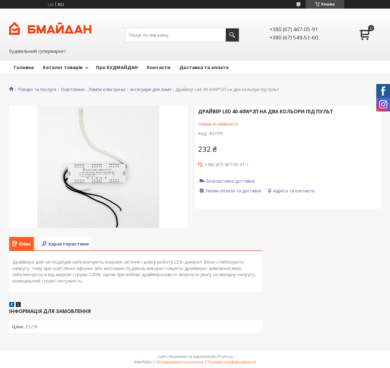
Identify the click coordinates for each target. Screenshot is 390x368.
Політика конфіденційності (231, 362)
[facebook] (11, 305)
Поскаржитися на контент (180, 362)
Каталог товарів (63, 67)
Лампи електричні (107, 89)
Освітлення (72, 89)
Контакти (158, 67)
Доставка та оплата (204, 67)
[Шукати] (232, 35)
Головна (24, 67)
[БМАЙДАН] (50, 27)
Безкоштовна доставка (230, 181)
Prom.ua (225, 356)
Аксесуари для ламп (150, 89)
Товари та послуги (37, 89)
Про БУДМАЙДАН (117, 67)
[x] (18, 305)
